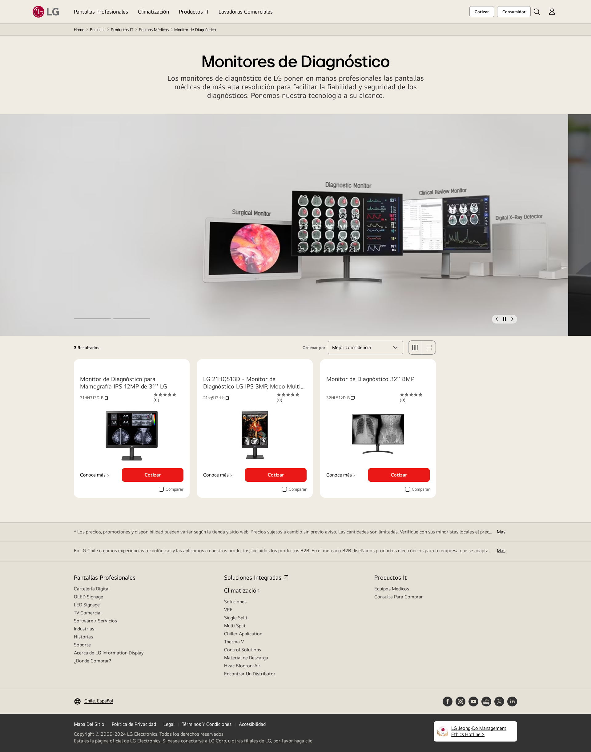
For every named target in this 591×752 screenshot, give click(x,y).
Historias (83, 637)
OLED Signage (88, 597)
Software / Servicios (95, 621)
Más (501, 532)
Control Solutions (242, 650)
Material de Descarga (246, 658)
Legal (169, 724)
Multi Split (235, 626)
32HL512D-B (340, 398)
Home (79, 29)
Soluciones (235, 602)
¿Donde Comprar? (92, 661)
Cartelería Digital (92, 589)
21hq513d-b (216, 398)
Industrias (84, 629)
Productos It (390, 577)
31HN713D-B (94, 398)
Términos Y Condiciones (206, 724)
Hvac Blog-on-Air (242, 666)
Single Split (235, 618)
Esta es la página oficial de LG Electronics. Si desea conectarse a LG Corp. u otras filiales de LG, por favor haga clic (193, 741)
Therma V (234, 642)
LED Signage (87, 605)
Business (97, 29)
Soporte (82, 645)
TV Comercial (88, 613)
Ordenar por (314, 347)
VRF (228, 610)
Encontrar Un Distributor (249, 674)
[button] (537, 12)
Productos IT (194, 11)
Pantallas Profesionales (101, 11)
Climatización (153, 11)
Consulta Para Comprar (398, 597)
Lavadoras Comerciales (246, 11)
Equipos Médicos (154, 29)
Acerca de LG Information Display (108, 653)
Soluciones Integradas (252, 577)
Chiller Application (243, 634)
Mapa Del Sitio (89, 724)
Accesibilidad (252, 724)
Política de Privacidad (134, 724)
